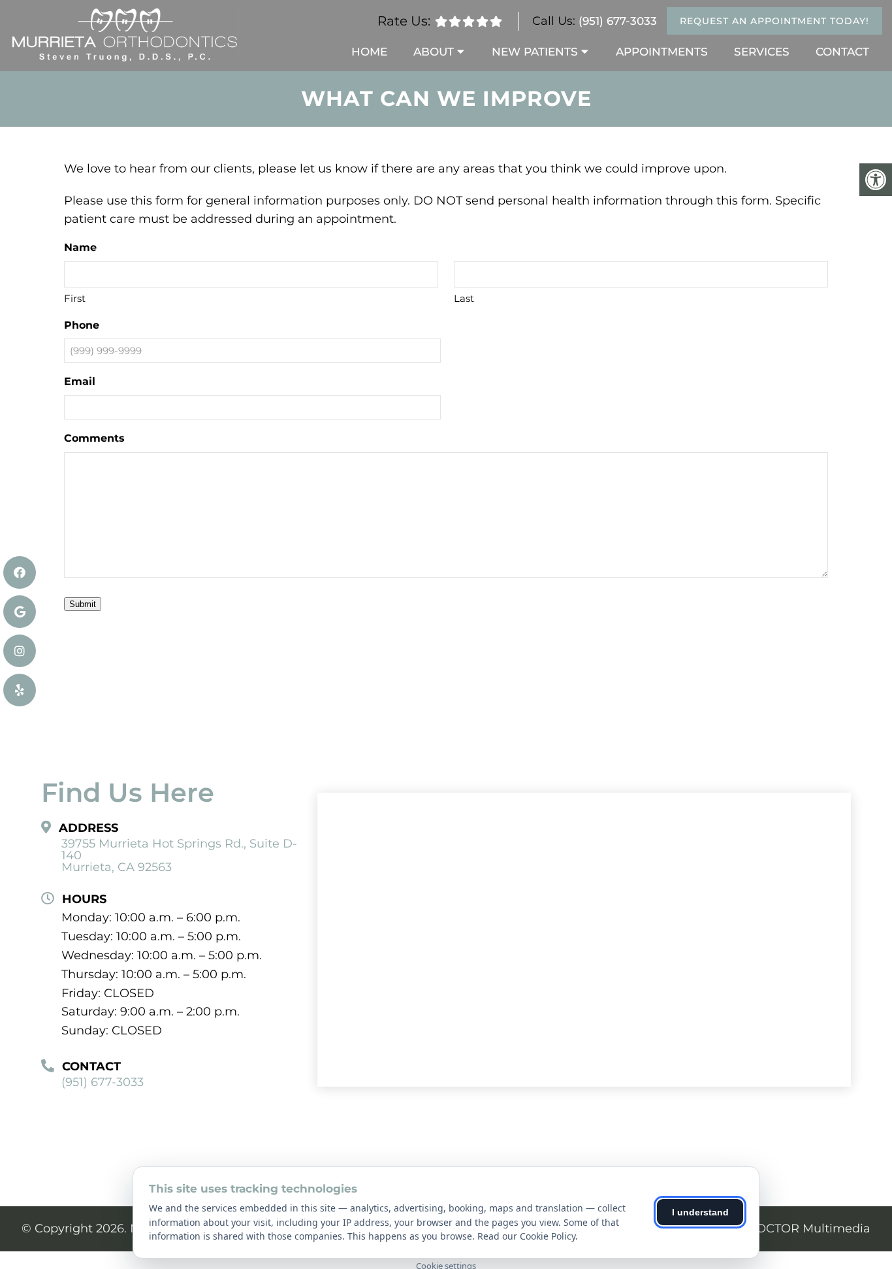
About (433, 51)
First (75, 298)
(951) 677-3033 (618, 20)
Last (464, 298)
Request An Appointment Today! (774, 21)
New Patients (535, 51)
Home (369, 51)
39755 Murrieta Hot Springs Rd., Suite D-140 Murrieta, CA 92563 (179, 855)
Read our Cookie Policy (526, 1236)
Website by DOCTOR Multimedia (773, 1228)
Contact (842, 51)
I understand (700, 1212)
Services (761, 51)
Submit (82, 604)
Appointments (662, 51)
